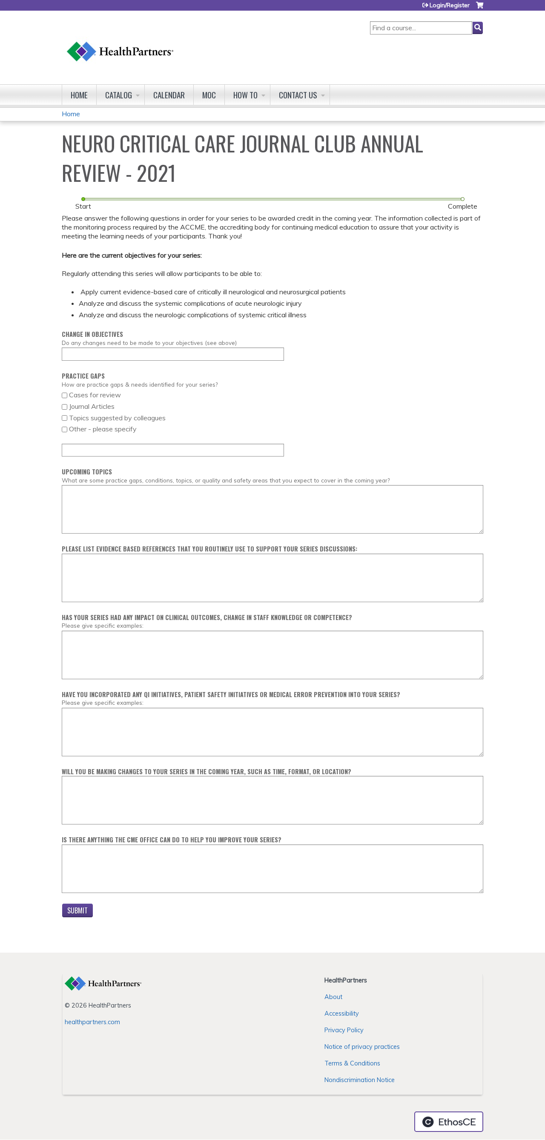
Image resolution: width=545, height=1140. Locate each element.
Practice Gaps (83, 375)
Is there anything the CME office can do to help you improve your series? (171, 839)
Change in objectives (92, 334)
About (333, 997)
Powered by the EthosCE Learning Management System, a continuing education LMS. (448, 1121)
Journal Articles (92, 406)
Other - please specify (103, 429)
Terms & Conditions (352, 1063)
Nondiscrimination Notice (359, 1080)
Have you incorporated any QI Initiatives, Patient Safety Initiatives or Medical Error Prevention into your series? (231, 694)
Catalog (118, 95)
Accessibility (341, 1013)
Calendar (169, 95)
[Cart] (479, 8)
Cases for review (95, 395)
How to (245, 95)
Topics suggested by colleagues (117, 418)
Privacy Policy (344, 1030)
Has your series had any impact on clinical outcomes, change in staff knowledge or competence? (207, 617)
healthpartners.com (92, 1022)
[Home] (120, 43)
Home (79, 95)
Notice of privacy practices (362, 1047)
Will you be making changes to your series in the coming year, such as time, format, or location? (206, 771)
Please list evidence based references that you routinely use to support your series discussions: (209, 548)
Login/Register (450, 5)
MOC (209, 95)
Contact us (298, 95)
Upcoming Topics (87, 471)
